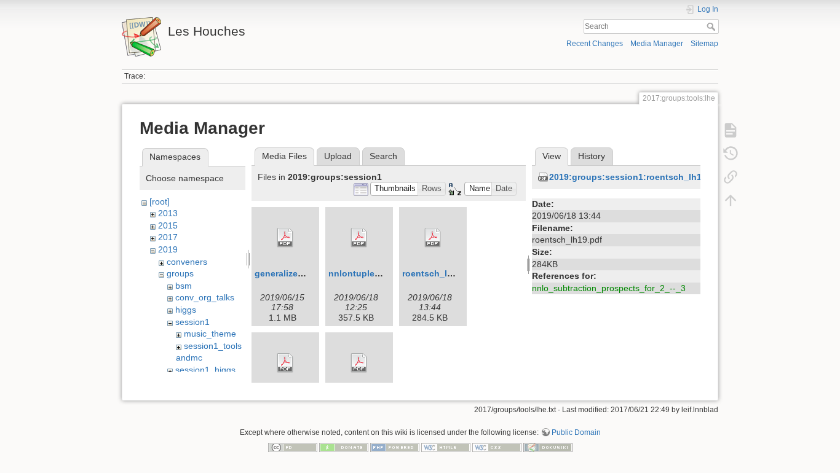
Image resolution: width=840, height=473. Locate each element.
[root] (159, 201)
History (591, 156)
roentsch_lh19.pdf (440, 273)
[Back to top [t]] (730, 200)
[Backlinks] (730, 177)
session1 (192, 322)
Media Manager (656, 43)
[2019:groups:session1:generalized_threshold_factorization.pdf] (285, 237)
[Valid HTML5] (445, 446)
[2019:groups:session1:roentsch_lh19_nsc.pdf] (285, 363)
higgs (185, 310)
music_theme (210, 333)
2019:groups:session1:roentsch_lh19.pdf (636, 177)
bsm (183, 286)
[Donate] (343, 446)
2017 (168, 237)
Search (712, 26)
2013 (168, 213)
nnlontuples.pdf (362, 273)
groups (180, 273)
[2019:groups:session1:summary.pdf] (359, 363)
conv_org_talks (204, 297)
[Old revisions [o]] (730, 153)
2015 (168, 225)
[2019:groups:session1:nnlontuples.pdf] (359, 237)
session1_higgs (205, 370)
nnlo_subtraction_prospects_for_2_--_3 (609, 288)
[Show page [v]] (730, 130)
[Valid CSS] (496, 446)
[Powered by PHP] (394, 446)
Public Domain (576, 432)
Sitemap (704, 43)
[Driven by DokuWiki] (548, 446)
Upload (338, 156)
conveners (187, 262)
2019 (168, 249)
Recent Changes (594, 43)
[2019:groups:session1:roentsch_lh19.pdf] (433, 237)
